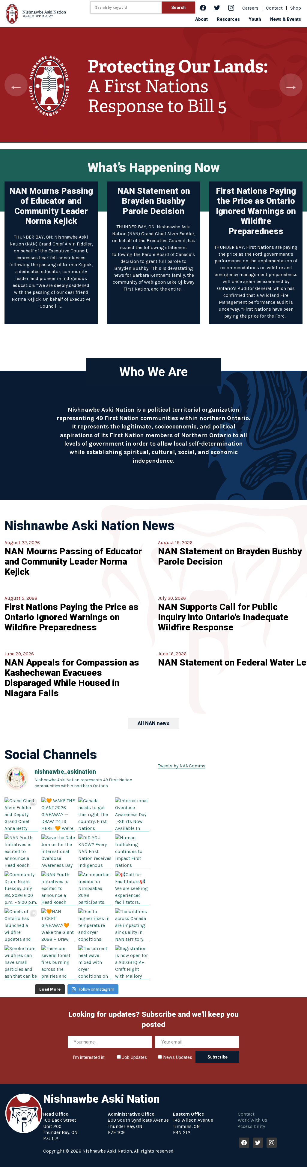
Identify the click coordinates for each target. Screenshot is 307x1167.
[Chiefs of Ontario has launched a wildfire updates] (21, 925)
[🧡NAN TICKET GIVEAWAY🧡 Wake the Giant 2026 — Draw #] (58, 925)
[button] (201, 19)
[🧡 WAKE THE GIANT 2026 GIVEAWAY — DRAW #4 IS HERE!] (58, 814)
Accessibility (251, 1126)
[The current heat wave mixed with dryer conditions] (95, 962)
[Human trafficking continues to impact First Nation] (132, 851)
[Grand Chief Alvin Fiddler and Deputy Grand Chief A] (21, 814)
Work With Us (252, 1120)
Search (178, 7)
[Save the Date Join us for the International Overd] (58, 851)
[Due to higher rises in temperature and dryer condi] (95, 925)
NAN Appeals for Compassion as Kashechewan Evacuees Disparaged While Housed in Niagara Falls (71, 677)
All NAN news (154, 723)
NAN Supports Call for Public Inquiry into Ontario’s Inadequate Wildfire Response (223, 617)
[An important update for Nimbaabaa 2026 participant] (95, 888)
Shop (295, 8)
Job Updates (134, 1057)
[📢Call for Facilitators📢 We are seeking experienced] (132, 888)
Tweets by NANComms (181, 766)
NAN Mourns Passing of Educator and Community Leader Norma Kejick (51, 206)
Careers (250, 8)
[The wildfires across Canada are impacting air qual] (132, 925)
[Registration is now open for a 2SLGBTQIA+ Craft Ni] (132, 962)
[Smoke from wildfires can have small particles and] (21, 962)
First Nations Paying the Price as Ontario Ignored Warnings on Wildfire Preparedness (256, 211)
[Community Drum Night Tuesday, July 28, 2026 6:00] (21, 888)
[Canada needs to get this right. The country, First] (95, 814)
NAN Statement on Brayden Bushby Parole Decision (153, 201)
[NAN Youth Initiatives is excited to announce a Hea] (21, 851)
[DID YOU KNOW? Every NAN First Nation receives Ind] (95, 851)
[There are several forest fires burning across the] (58, 962)
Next (291, 84)
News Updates (177, 1057)
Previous (16, 84)
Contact (274, 8)
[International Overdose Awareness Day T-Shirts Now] (132, 814)
